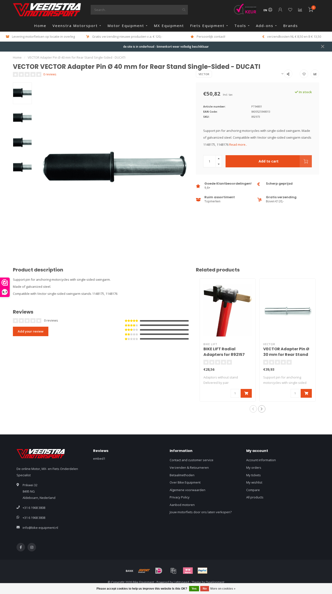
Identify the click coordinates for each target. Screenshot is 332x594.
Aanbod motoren (182, 505)
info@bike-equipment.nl (40, 527)
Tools (240, 25)
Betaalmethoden (182, 475)
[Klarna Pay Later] (188, 570)
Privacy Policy (180, 497)
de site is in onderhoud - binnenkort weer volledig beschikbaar (166, 46)
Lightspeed (181, 582)
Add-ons (264, 25)
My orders (253, 467)
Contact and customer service (191, 460)
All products (254, 497)
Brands (290, 25)
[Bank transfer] (129, 570)
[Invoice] (173, 570)
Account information (261, 460)
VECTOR (204, 74)
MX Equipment (169, 25)
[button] (253, 409)
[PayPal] (202, 570)
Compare (253, 490)
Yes (194, 588)
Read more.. (238, 144)
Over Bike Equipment (185, 482)
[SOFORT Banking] (144, 570)
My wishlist (254, 482)
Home (40, 25)
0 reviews (49, 74)
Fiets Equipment (207, 25)
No (205, 588)
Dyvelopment (215, 582)
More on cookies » (223, 588)
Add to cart (269, 161)
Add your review (31, 331)
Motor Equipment (125, 25)
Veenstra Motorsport (75, 25)
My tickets (253, 475)
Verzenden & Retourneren (189, 467)
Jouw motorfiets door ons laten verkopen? (201, 512)
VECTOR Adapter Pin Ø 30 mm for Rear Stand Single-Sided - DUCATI (286, 354)
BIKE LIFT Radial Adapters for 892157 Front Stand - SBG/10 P (226, 354)
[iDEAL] (159, 570)
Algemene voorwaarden (187, 490)
